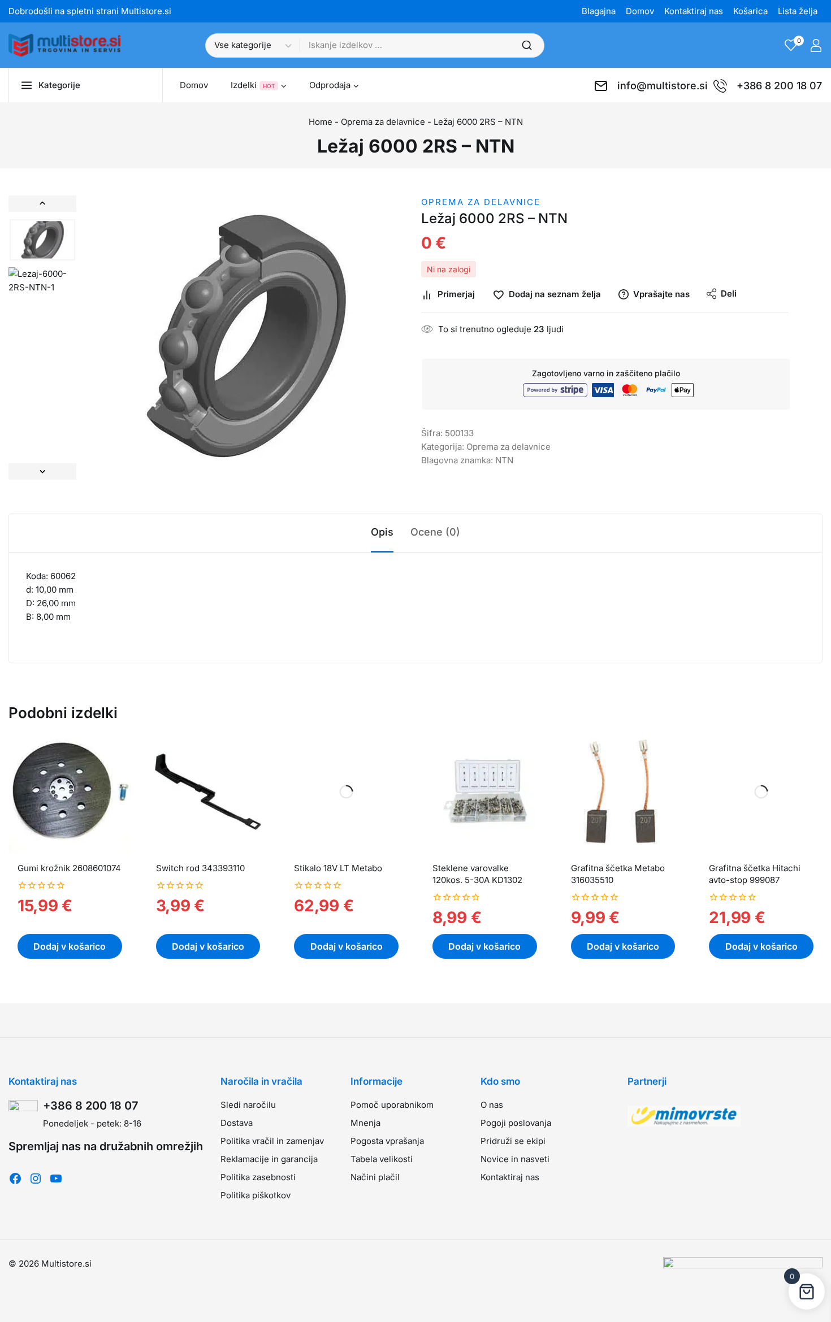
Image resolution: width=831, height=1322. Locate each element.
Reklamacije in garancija (269, 1159)
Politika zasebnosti (258, 1177)
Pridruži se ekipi (513, 1141)
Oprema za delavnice (383, 121)
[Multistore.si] (64, 45)
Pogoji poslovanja (516, 1122)
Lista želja (797, 11)
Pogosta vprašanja (387, 1141)
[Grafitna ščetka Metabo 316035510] (623, 791)
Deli (729, 293)
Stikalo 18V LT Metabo (338, 868)
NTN (504, 460)
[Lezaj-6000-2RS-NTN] (246, 337)
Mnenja (365, 1122)
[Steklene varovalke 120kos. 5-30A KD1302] (484, 791)
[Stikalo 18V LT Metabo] (346, 791)
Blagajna (599, 11)
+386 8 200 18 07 (90, 1105)
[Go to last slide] (42, 203)
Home (320, 121)
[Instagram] (35, 1178)
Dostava (236, 1122)
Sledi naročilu (248, 1104)
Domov (640, 11)
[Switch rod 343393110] (208, 791)
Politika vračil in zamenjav (272, 1141)
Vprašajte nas (661, 294)
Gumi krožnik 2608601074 (69, 868)
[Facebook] (15, 1178)
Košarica (750, 11)
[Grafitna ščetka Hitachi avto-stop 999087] (761, 791)
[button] (42, 240)
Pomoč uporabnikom (392, 1104)
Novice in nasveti (515, 1159)
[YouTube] (56, 1178)
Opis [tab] (382, 532)
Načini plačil (375, 1177)
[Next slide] (42, 471)
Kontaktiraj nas (693, 11)
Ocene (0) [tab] (435, 532)
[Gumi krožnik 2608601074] (69, 791)
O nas (492, 1104)
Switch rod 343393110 (200, 868)
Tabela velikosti (381, 1159)
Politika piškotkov (255, 1195)
